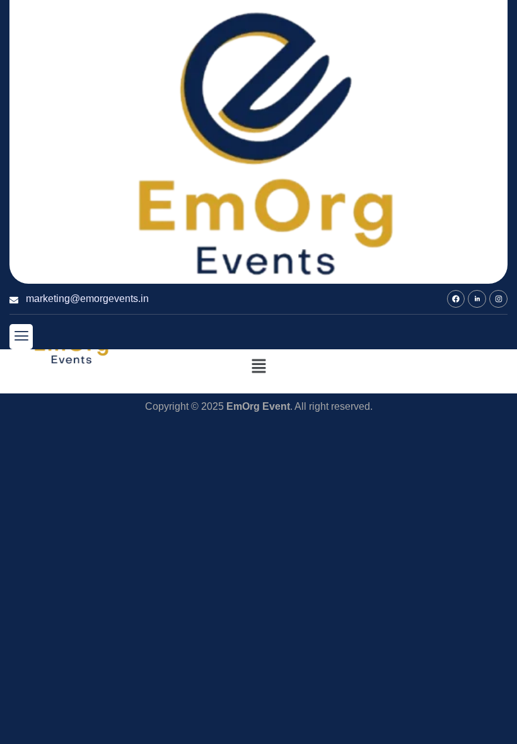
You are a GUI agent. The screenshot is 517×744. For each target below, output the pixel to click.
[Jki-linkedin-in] (477, 299)
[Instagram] (498, 299)
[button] (21, 336)
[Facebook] (456, 299)
